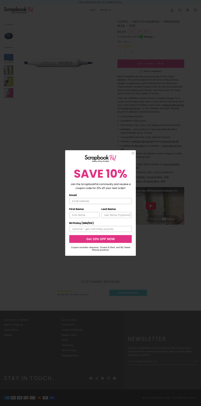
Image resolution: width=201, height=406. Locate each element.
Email (73, 195)
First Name (76, 209)
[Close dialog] (133, 153)
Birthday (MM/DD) (81, 223)
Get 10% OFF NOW (100, 239)
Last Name (108, 209)
